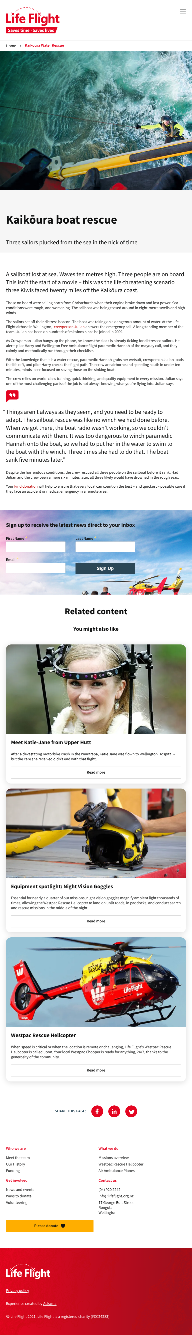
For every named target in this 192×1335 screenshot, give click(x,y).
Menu (183, 11)
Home (11, 45)
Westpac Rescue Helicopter (120, 1164)
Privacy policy (17, 1290)
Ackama (49, 1303)
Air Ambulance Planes (116, 1170)
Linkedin (114, 1111)
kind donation (26, 486)
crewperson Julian (69, 326)
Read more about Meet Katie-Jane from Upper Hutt (96, 714)
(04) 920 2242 (109, 1189)
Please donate (46, 1226)
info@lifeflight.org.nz (116, 1196)
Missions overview (113, 1157)
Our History (15, 1164)
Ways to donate (19, 1196)
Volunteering (17, 1202)
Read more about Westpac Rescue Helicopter (96, 1009)
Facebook (97, 1111)
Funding (13, 1170)
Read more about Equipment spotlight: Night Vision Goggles (96, 861)
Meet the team (18, 1157)
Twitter (131, 1111)
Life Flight (33, 20)
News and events (20, 1189)
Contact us (107, 1180)
